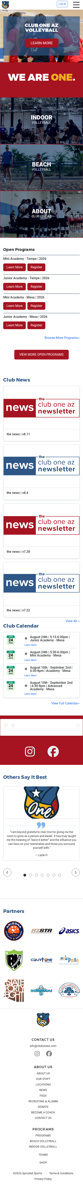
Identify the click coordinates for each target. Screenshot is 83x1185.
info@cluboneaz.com (43, 1046)
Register (36, 267)
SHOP (43, 1162)
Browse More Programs (61, 338)
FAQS (43, 1095)
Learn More (14, 267)
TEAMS (43, 1154)
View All (72, 621)
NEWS (43, 1090)
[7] (59, 875)
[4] (42, 875)
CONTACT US (43, 1117)
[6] (53, 875)
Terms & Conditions (61, 1173)
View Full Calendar (64, 703)
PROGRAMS (43, 1135)
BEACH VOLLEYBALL (43, 1141)
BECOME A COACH (43, 1112)
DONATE (43, 1106)
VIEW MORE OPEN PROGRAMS (41, 354)
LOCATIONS (43, 1084)
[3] (36, 875)
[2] (30, 875)
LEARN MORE (42, 43)
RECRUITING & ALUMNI (43, 1101)
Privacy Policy (43, 1179)
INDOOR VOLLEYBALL (43, 1146)
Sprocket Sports (32, 1173)
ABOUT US (43, 1073)
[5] (48, 875)
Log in (62, 4)
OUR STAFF (43, 1078)
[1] (24, 875)
